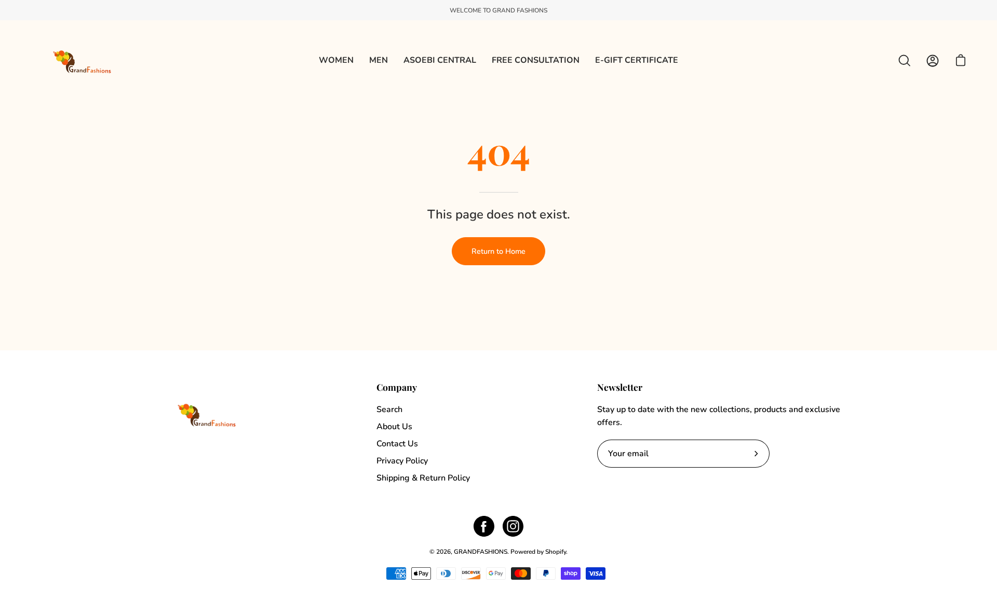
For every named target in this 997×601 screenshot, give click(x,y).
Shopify (555, 552)
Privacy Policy (402, 461)
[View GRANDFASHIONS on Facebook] (484, 526)
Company (396, 387)
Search (389, 409)
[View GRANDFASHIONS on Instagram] (513, 526)
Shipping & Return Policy (423, 478)
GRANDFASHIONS (480, 552)
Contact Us (397, 443)
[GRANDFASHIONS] (83, 60)
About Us (394, 426)
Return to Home (498, 251)
